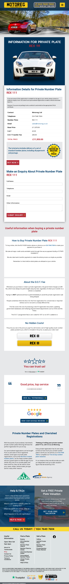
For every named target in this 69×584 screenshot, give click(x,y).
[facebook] (54, 539)
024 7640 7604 (50, 245)
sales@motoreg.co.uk (40, 124)
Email (8, 196)
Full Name (10, 181)
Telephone (10, 188)
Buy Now (12, 162)
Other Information (13, 203)
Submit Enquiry (15, 215)
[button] (62, 5)
